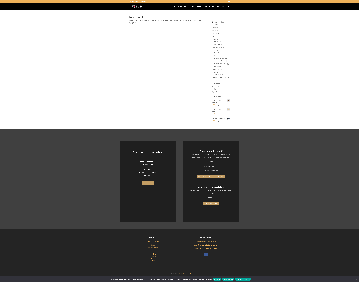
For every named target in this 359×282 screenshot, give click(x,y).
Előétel (214, 30)
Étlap (199, 6)
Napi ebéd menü (153, 241)
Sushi (213, 39)
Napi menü (215, 25)
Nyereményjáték (180, 6)
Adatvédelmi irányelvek (243, 279)
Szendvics (215, 83)
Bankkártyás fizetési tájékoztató (206, 249)
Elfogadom (217, 279)
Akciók (192, 6)
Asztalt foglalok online (211, 177)
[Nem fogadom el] (357, 279)
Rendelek (148, 183)
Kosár (224, 6)
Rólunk (207, 6)
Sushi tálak (216, 67)
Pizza (213, 72)
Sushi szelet (216, 69)
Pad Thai (152, 254)
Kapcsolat (216, 6)
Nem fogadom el (228, 279)
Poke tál (214, 33)
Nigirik (215, 50)
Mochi (153, 258)
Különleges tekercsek (219, 61)
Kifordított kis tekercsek (220, 58)
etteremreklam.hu (184, 273)
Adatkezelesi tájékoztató (206, 241)
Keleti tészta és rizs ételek (219, 77)
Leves (213, 36)
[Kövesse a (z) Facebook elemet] (206, 254)
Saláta (213, 80)
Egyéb (213, 92)
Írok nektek (211, 203)
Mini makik (216, 41)
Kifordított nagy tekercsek (221, 53)
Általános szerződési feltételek (206, 245)
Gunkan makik (217, 47)
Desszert (214, 86)
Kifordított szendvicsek (220, 64)
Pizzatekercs (217, 74)
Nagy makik (216, 44)
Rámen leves (153, 247)
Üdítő (213, 89)
